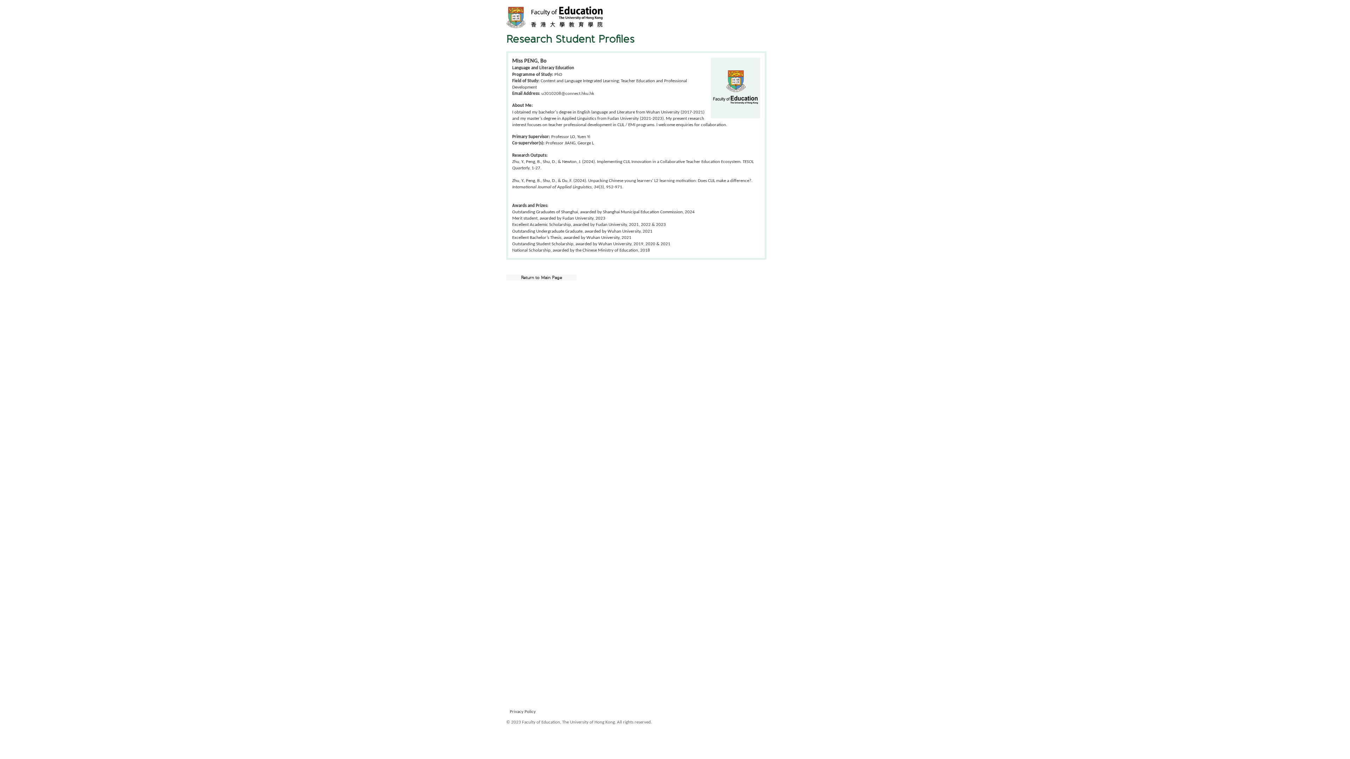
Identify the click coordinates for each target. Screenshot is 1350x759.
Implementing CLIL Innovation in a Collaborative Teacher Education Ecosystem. (669, 162)
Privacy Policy (523, 711)
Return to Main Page (541, 277)
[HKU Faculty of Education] (555, 17)
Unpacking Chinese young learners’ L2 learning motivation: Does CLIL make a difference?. (670, 181)
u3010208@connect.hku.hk (567, 93)
